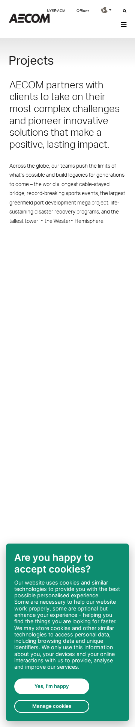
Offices (82, 10)
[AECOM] (29, 21)
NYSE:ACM (56, 10)
